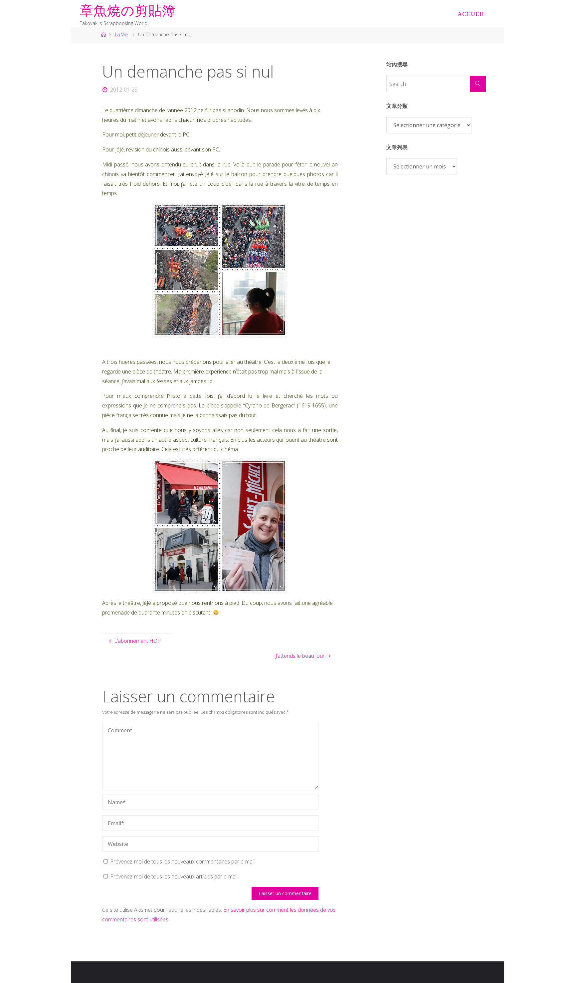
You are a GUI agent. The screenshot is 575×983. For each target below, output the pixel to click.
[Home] (103, 34)
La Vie (121, 34)
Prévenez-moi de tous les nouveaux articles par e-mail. (174, 876)
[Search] (478, 84)
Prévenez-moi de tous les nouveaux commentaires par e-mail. (183, 861)
